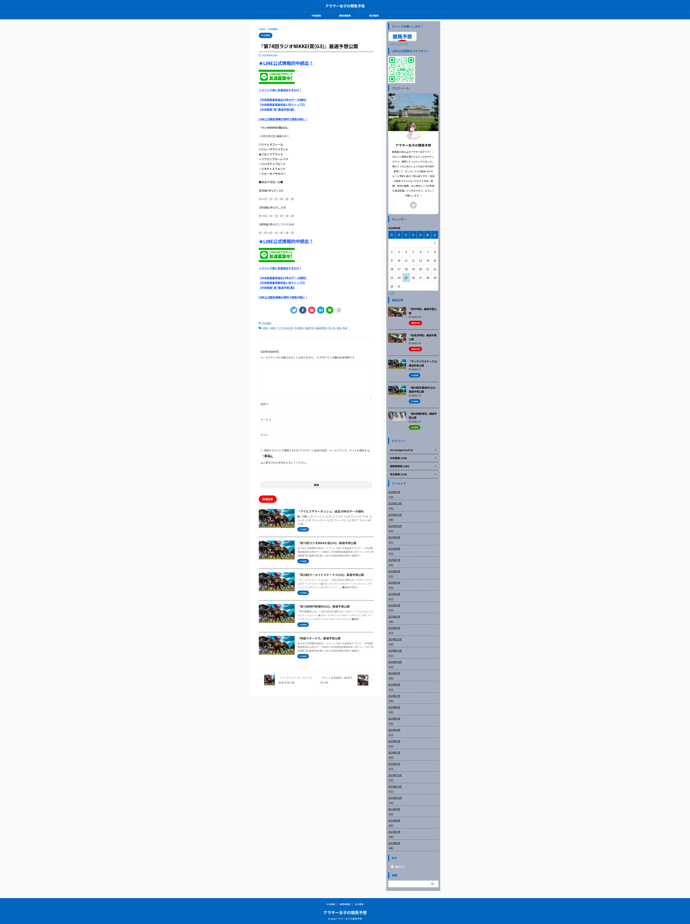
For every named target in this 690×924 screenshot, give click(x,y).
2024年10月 (395, 662)
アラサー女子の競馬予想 (345, 5)
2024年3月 (394, 741)
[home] (413, 205)
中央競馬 (316, 15)
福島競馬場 (321, 328)
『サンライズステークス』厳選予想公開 (423, 363)
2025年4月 (394, 594)
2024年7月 (394, 696)
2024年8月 (394, 684)
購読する (399, 866)
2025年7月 (394, 560)
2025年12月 (395, 503)
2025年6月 (394, 571)
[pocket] (311, 310)
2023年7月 (394, 832)
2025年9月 (394, 537)
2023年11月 (395, 786)
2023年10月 (395, 798)
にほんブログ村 (398, 44)
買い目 (331, 328)
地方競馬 (373, 15)
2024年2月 (394, 752)
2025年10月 (395, 526)
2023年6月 (394, 843)
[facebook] (302, 310)
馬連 (344, 328)
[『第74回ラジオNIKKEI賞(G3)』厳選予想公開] (320, 310)
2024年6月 (394, 707)
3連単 (265, 328)
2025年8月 (394, 548)
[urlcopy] (338, 310)
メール (266, 419)
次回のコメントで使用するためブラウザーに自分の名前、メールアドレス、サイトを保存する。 (318, 450)
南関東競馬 (345, 15)
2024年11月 (395, 650)
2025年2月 (394, 616)
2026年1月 (394, 492)
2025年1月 (394, 628)
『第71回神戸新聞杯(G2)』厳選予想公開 (323, 606)
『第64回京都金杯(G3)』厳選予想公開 (423, 390)
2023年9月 (394, 809)
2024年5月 (394, 718)
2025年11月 (395, 514)
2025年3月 (394, 605)
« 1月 (391, 293)
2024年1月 (394, 764)
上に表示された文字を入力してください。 (284, 462)
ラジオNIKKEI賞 (285, 328)
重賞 (339, 328)
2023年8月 (394, 820)
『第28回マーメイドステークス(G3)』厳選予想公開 (330, 575)
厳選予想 (309, 328)
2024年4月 (394, 730)
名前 (265, 404)
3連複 (272, 328)
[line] (329, 310)
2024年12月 (395, 639)
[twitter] (293, 310)
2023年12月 (395, 775)
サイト (264, 435)
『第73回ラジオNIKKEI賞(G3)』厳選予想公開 (326, 543)
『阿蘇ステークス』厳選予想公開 (319, 638)
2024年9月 (394, 673)
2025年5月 (394, 582)
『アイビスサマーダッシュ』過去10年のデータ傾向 (330, 511)
